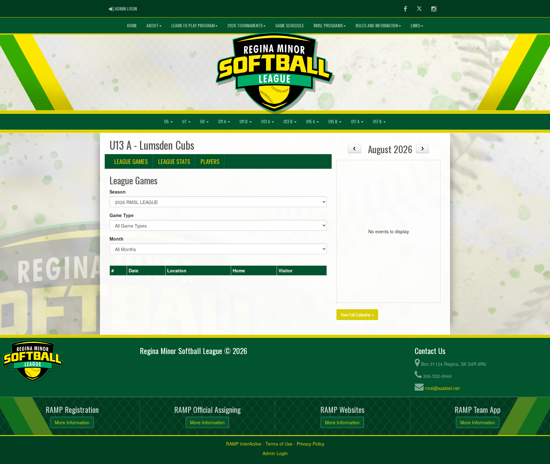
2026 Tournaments (245, 25)
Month (116, 238)
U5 (167, 122)
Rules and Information (377, 25)
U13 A (266, 122)
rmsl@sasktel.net (442, 388)
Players (210, 161)
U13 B (288, 122)
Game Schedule (289, 25)
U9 (203, 122)
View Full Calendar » (357, 314)
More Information (72, 422)
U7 (184, 122)
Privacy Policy (310, 443)
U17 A (355, 122)
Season (117, 191)
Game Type (121, 215)
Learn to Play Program (193, 25)
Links (415, 25)
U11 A (222, 122)
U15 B (333, 122)
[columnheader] (118, 270)
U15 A (311, 122)
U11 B (244, 122)
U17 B (378, 122)
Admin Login (275, 453)
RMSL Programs (328, 25)
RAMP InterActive (243, 443)
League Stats (174, 161)
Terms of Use (279, 443)
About (152, 25)
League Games (131, 161)
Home (132, 25)
